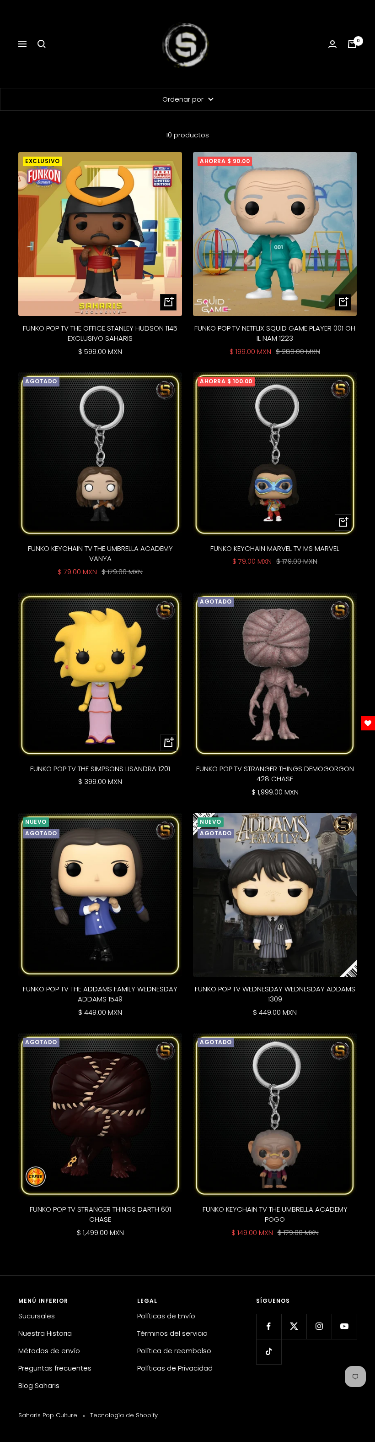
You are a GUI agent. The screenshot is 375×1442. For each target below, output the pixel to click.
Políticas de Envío (166, 1316)
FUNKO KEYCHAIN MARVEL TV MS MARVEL (274, 548)
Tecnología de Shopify (124, 1415)
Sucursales (36, 1316)
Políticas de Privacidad (175, 1368)
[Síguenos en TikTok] (268, 1351)
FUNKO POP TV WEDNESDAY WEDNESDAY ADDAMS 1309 (275, 994)
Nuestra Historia (45, 1333)
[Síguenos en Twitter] (293, 1326)
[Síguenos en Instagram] (319, 1326)
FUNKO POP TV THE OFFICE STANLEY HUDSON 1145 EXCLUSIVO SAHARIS (100, 333)
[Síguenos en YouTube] (344, 1326)
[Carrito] (352, 44)
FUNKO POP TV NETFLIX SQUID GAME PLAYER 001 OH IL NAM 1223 (274, 333)
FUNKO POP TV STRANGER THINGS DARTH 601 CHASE (100, 1214)
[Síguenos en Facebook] (268, 1326)
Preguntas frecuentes (54, 1368)
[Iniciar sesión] (332, 44)
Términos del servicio (172, 1333)
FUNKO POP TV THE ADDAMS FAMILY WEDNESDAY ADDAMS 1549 (100, 994)
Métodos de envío (49, 1350)
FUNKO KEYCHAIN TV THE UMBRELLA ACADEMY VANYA (100, 554)
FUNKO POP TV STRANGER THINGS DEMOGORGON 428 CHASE (275, 774)
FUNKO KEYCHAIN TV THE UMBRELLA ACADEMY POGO (275, 1214)
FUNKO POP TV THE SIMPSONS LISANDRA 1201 (100, 768)
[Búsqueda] (42, 44)
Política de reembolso (174, 1350)
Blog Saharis (38, 1385)
